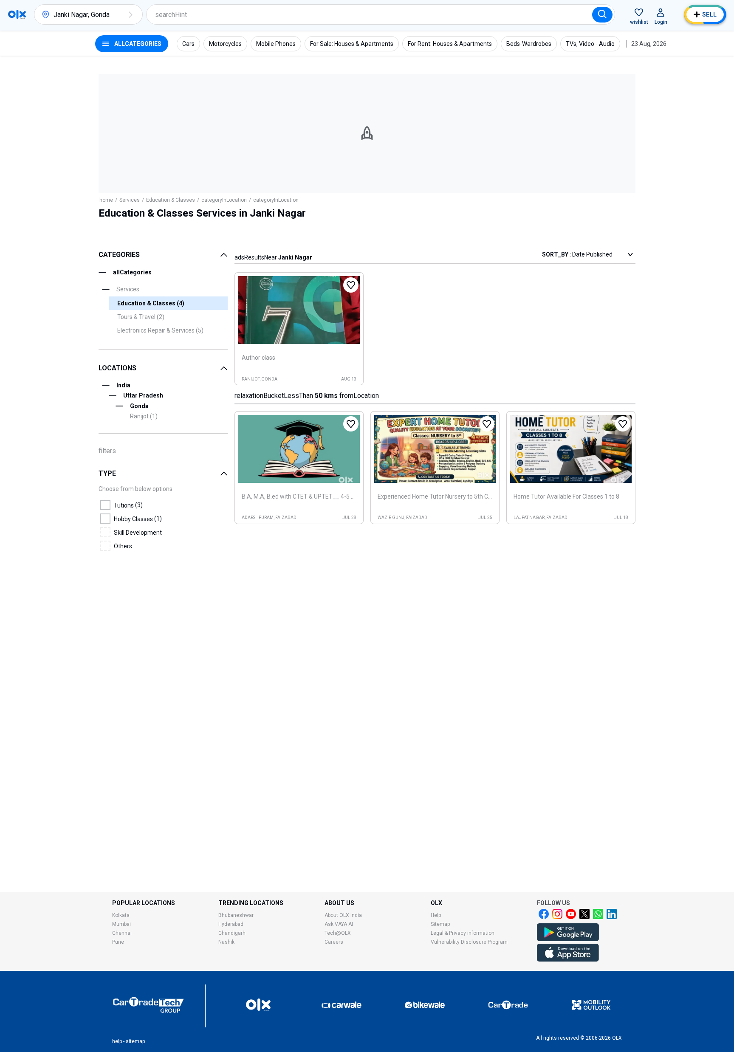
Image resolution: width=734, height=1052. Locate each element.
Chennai (122, 933)
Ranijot (144, 416)
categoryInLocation (224, 200)
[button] (130, 14)
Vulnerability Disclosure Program (469, 942)
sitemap (135, 1041)
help (117, 1041)
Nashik (226, 942)
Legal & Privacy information (462, 933)
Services (129, 200)
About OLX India (343, 915)
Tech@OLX (338, 933)
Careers (334, 942)
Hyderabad (230, 924)
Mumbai (121, 924)
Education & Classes (170, 200)
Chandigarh (232, 933)
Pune (118, 942)
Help (436, 915)
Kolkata (121, 915)
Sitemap (440, 924)
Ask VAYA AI (339, 924)
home (106, 200)
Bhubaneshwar (236, 915)
